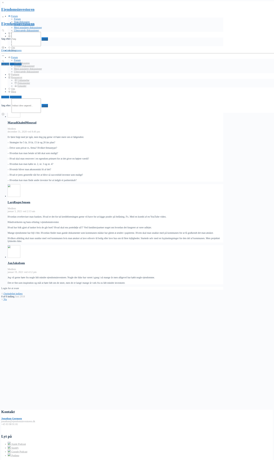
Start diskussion (22, 63)
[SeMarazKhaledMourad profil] (14, 116)
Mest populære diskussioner (28, 27)
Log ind (5, 64)
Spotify (15, 448)
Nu (5, 299)
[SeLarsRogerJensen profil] (14, 196)
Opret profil (16, 97)
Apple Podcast (18, 444)
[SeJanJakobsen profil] (14, 257)
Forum (17, 19)
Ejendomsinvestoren (17, 9)
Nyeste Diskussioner (24, 66)
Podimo (15, 455)
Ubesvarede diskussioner (26, 30)
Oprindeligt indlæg (13, 293)
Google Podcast (19, 451)
